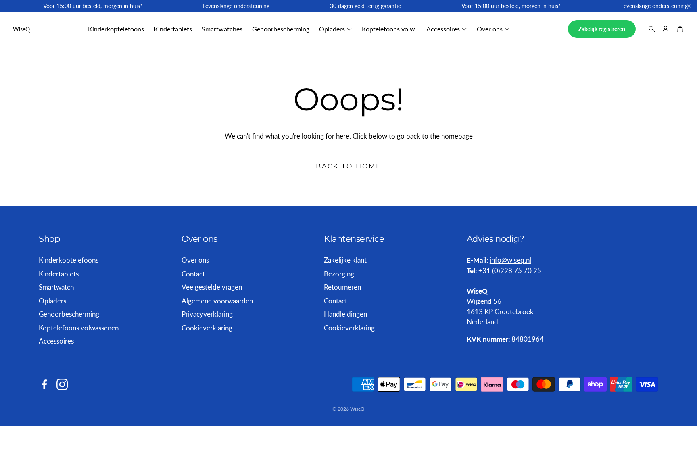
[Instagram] (62, 384)
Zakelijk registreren (601, 28)
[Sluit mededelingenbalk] (689, 6)
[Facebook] (44, 384)
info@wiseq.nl (510, 260)
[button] (649, 29)
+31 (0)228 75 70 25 (509, 270)
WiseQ (21, 29)
